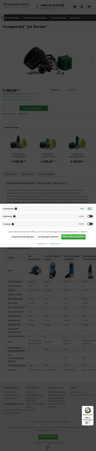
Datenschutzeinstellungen (23, 237)
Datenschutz (55, 244)
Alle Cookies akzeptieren (73, 237)
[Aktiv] (90, 208)
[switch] (87, 422)
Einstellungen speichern (48, 237)
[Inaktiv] (90, 216)
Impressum (42, 244)
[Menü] (92, 407)
